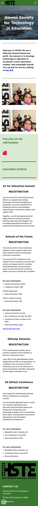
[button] (2, 3)
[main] (19, 23)
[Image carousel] (19, 94)
